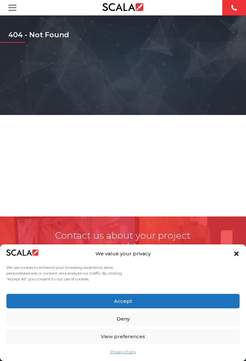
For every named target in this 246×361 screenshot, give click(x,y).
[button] (236, 254)
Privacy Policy (123, 351)
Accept (123, 301)
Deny (123, 319)
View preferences (123, 336)
